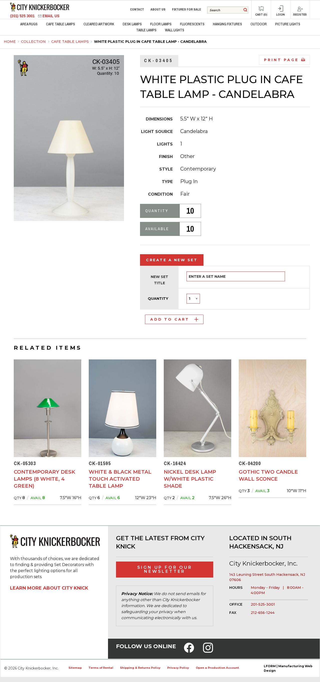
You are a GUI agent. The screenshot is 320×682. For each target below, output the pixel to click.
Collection (34, 41)
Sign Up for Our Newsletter (164, 569)
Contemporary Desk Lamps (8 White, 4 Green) (44, 479)
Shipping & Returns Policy (140, 667)
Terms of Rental (100, 667)
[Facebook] (189, 651)
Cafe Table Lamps (70, 41)
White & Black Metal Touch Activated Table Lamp (120, 479)
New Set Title (159, 280)
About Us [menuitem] (158, 9)
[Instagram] (208, 651)
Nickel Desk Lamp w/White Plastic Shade (190, 479)
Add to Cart (169, 319)
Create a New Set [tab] (172, 260)
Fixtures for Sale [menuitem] (186, 9)
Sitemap (75, 667)
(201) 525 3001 (23, 16)
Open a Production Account (217, 667)
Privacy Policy (178, 667)
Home (10, 41)
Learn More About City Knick (49, 588)
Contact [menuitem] (137, 9)
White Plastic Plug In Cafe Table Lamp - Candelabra (150, 41)
